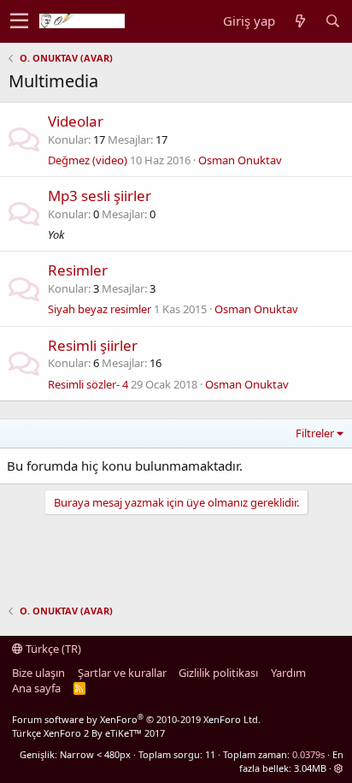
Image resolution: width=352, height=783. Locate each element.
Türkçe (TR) (52, 648)
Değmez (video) (87, 160)
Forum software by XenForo (136, 719)
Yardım (288, 672)
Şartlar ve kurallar (122, 672)
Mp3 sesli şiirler (99, 195)
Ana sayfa (36, 688)
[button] (19, 21)
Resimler (78, 270)
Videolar (75, 121)
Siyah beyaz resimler (99, 309)
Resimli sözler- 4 (88, 384)
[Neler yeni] (300, 21)
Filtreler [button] (315, 433)
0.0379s (308, 754)
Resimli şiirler (93, 345)
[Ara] (332, 21)
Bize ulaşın (38, 672)
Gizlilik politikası (218, 672)
